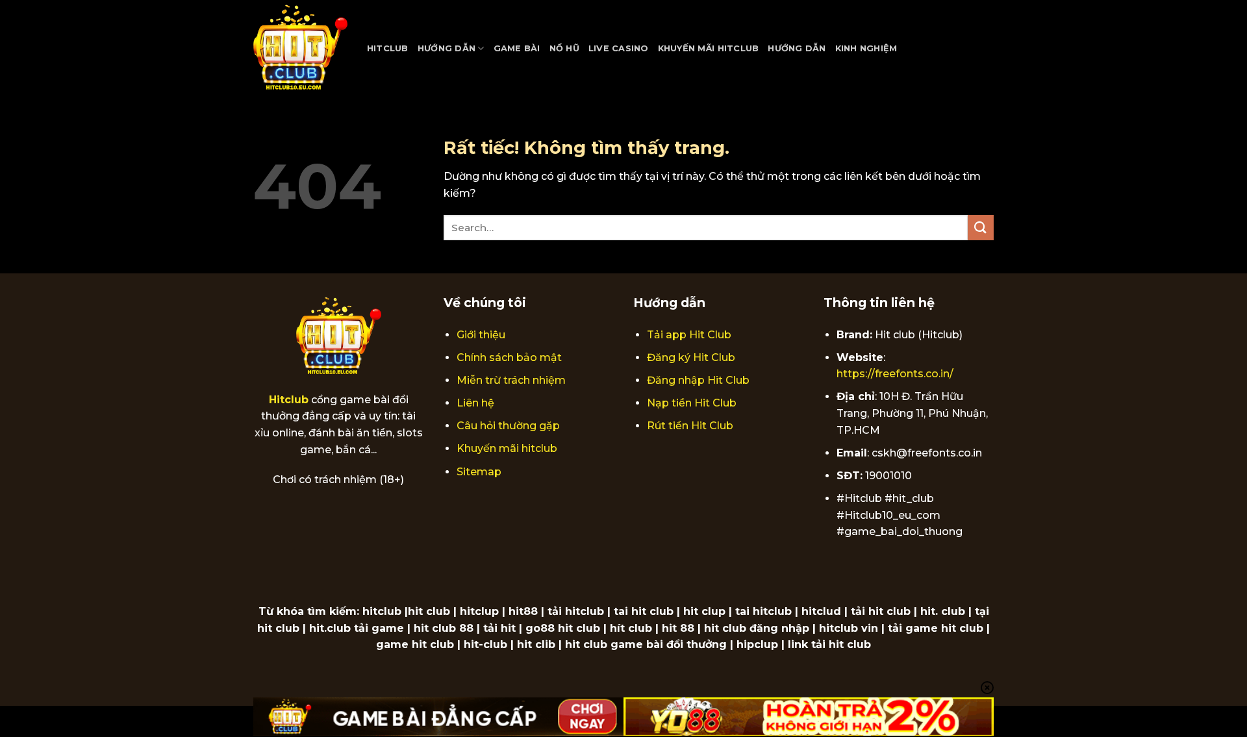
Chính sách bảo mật (509, 357)
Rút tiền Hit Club (690, 425)
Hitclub (388, 48)
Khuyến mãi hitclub (507, 448)
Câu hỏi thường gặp (508, 425)
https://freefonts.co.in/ (895, 374)
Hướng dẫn (446, 48)
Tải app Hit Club (689, 335)
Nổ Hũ (564, 48)
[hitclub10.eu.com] (300, 48)
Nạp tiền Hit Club (692, 403)
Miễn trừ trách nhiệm (511, 380)
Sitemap (479, 472)
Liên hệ (475, 403)
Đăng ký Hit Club (691, 357)
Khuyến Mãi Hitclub (708, 48)
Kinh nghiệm (866, 48)
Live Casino (618, 48)
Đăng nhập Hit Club (698, 380)
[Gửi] (981, 227)
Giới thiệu (481, 335)
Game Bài (517, 48)
